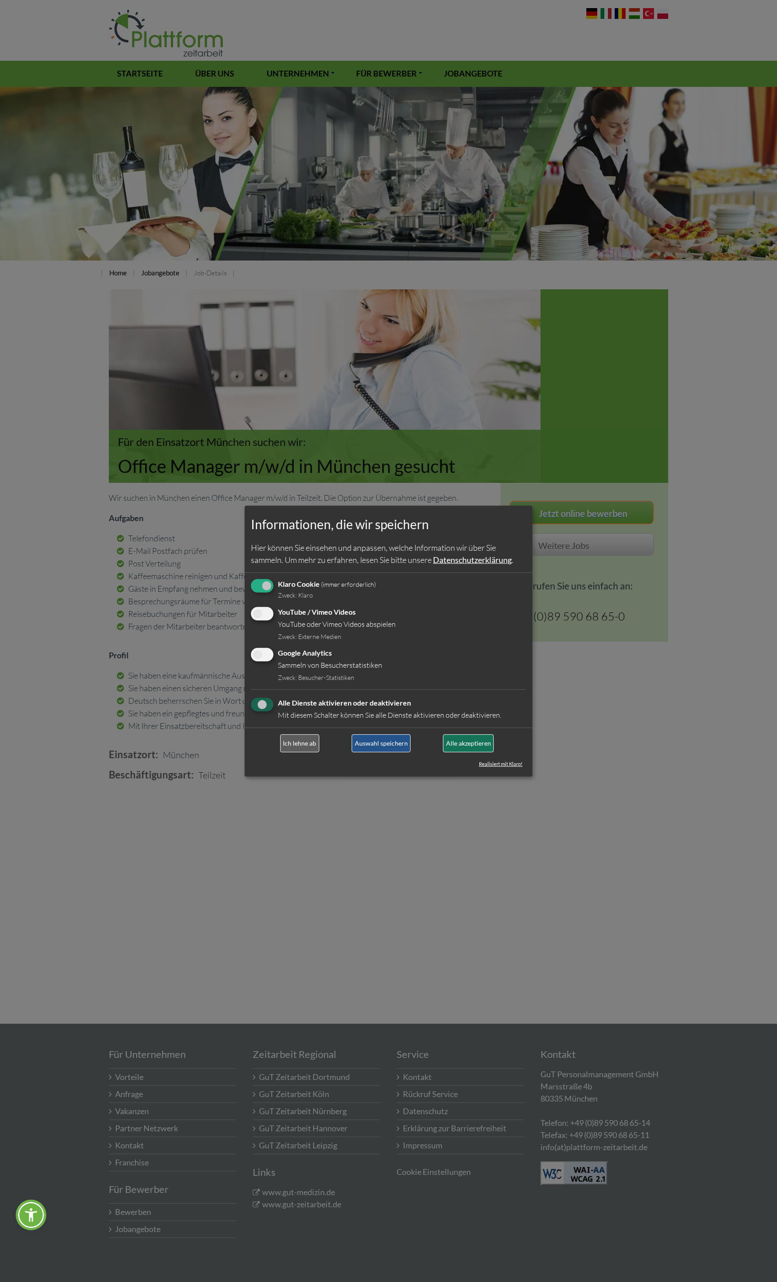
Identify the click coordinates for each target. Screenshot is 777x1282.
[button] (31, 1215)
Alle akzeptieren (468, 743)
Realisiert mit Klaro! (500, 764)
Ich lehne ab (299, 743)
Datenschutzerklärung (472, 560)
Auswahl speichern (381, 743)
